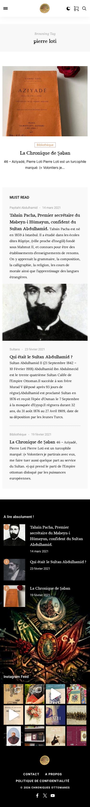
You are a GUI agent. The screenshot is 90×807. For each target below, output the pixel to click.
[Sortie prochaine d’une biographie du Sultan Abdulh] (76, 736)
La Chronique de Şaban (45, 153)
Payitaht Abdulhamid (23, 207)
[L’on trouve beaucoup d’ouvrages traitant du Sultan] (76, 694)
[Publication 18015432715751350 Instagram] (13, 715)
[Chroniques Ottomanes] (45, 8)
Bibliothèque (45, 145)
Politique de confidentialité (42, 781)
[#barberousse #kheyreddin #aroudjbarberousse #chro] (34, 694)
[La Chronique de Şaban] (14, 596)
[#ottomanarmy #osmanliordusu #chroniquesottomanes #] (76, 715)
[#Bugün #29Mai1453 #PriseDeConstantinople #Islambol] (56, 736)
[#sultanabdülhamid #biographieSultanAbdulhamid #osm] (34, 736)
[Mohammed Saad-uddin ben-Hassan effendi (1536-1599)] (56, 715)
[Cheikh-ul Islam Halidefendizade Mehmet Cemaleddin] (13, 736)
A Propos (53, 774)
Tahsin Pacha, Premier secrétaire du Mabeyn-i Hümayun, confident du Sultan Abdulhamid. (45, 221)
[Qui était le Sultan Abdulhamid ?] (14, 569)
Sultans (15, 349)
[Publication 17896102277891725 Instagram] (56, 694)
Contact (31, 774)
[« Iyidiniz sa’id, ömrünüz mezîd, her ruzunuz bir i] (34, 715)
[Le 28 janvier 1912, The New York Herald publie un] (13, 694)
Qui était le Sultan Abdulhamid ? (41, 356)
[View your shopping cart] (76, 8)
